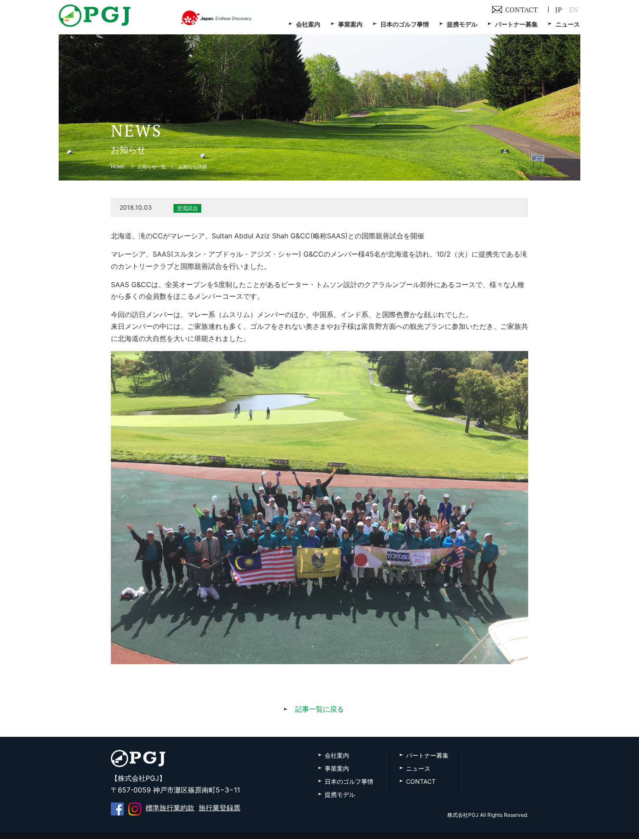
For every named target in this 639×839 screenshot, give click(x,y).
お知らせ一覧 (151, 167)
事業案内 (350, 24)
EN (573, 9)
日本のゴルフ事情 (404, 24)
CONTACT (521, 9)
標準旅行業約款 (170, 807)
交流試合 (187, 208)
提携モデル (462, 24)
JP (558, 9)
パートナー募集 (516, 24)
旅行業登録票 (219, 807)
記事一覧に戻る (319, 709)
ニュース (568, 24)
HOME (118, 167)
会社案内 (308, 24)
